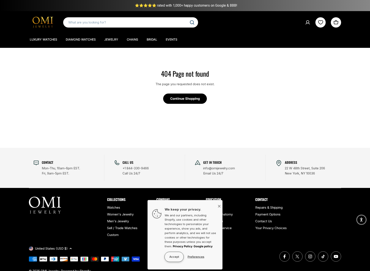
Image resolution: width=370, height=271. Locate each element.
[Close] (219, 206)
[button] (361, 220)
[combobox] (130, 22)
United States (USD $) (51, 248)
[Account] (307, 22)
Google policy (203, 246)
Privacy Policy (182, 246)
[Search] (192, 22)
